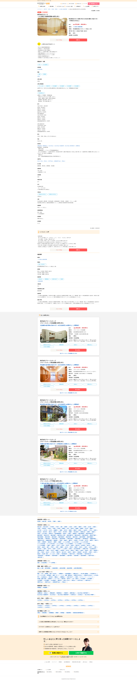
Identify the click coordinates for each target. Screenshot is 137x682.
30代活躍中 (89, 578)
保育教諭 (62, 612)
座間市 (55, 542)
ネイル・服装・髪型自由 (66, 575)
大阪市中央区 (91, 555)
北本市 (90, 547)
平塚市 (60, 540)
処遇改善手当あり (57, 161)
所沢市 (67, 545)
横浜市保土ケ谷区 (61, 535)
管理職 (46, 573)
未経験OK (50, 578)
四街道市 (79, 552)
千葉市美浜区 (64, 553)
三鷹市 (60, 530)
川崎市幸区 (47, 538)
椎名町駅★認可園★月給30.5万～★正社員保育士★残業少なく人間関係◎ (59, 404)
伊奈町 (58, 553)
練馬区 (81, 528)
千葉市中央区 (72, 553)
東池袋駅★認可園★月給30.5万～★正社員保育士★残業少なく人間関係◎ (59, 365)
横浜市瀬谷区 (61, 537)
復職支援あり (73, 593)
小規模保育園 (40, 281)
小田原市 (76, 540)
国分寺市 (45, 531)
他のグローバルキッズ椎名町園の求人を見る (68, 432)
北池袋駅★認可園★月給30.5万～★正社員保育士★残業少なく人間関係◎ (59, 325)
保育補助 (49, 575)
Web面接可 (53, 580)
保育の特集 (51, 6)
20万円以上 (80, 600)
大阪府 (58, 521)
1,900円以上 (47, 605)
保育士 (38, 76)
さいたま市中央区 (51, 543)
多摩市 (88, 531)
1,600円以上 (68, 605)
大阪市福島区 (62, 555)
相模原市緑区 (93, 538)
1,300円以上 (90, 605)
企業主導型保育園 (78, 568)
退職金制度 (39, 145)
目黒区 (94, 526)
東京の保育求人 (49, 671)
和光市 (71, 547)
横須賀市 (56, 540)
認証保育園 (69, 568)
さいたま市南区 (78, 543)
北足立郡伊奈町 (77, 548)
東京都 (38, 521)
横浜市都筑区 (90, 537)
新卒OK (68, 578)
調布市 (75, 530)
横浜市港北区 (85, 535)
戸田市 (52, 547)
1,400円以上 (83, 605)
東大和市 (65, 531)
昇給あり (63, 161)
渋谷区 (49, 528)
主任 (42, 573)
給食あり (46, 593)
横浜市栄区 (68, 537)
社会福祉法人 (44, 577)
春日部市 (83, 545)
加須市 (72, 545)
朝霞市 (61, 547)
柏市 (38, 552)
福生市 (55, 531)
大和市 (38, 542)
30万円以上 (67, 600)
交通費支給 (78, 145)
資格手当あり (48, 582)
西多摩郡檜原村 (58, 533)
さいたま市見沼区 (41, 543)
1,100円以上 (47, 607)
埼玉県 (49, 521)
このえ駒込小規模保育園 (77, 26)
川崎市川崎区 (40, 538)
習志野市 (96, 550)
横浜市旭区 (47, 537)
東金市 (86, 550)
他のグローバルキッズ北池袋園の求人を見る (68, 353)
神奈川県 (44, 521)
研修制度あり (45, 145)
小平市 (90, 530)
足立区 (86, 528)
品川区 (89, 526)
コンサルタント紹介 (69, 6)
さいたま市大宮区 (84, 542)
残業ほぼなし (76, 573)
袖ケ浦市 (85, 552)
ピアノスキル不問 (41, 575)
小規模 (76, 577)
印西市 (90, 552)
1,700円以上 (61, 605)
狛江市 (59, 531)
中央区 (57, 526)
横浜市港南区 (40, 537)
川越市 (48, 545)
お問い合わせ (64, 3)
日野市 (95, 530)
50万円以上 (39, 600)
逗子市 (86, 540)
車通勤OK (61, 573)
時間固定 (39, 587)
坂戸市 (49, 548)
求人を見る (77, 350)
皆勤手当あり (40, 582)
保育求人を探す (42, 6)
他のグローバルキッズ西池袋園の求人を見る (68, 471)
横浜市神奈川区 (89, 533)
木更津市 (62, 550)
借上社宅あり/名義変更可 (59, 145)
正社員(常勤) (39, 69)
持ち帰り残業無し (85, 573)
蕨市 (48, 547)
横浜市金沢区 (78, 535)
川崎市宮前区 (78, 538)
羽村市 (38, 533)
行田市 (62, 545)
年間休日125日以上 (78, 575)
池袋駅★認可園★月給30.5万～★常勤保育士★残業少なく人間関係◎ (58, 444)
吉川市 (58, 548)
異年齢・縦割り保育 (41, 578)
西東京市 (51, 533)
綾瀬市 (59, 542)
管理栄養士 (44, 612)
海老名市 (50, 542)
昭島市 (70, 530)
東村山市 (39, 531)
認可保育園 (47, 568)
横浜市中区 (46, 535)
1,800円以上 (54, 605)
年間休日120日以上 (88, 575)
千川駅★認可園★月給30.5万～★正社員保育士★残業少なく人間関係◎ (59, 483)
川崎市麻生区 (85, 538)
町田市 (79, 530)
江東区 (84, 526)
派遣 (38, 562)
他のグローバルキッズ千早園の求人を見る (68, 511)
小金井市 (85, 530)
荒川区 (72, 528)
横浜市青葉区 (82, 537)
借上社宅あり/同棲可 (89, 594)
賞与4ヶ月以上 (40, 161)
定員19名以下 (70, 577)
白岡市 (70, 548)
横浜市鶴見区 (81, 533)
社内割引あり (73, 594)
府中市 (65, 530)
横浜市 (64, 533)
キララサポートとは (60, 6)
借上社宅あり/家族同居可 (63, 594)
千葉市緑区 (47, 555)
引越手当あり (88, 580)
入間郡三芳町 (85, 548)
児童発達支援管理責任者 (78, 612)
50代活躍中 (46, 580)
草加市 (38, 547)
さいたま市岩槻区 (41, 545)
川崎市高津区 (62, 538)
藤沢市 (70, 540)
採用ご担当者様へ (72, 3)
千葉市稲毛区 (40, 555)
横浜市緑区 (54, 537)
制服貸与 (66, 593)
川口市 (58, 545)
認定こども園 (40, 568)
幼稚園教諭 (51, 612)
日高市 (54, 548)
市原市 (42, 552)
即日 (38, 577)
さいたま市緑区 (86, 543)
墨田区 (80, 526)
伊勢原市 (44, 542)
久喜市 (85, 547)
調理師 (57, 612)
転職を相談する (56, 653)
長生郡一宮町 (45, 553)
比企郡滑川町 (93, 548)
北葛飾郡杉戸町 (40, 550)
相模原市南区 (49, 540)
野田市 (72, 550)
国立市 (50, 531)
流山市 (47, 552)
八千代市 (53, 552)
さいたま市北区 (75, 542)
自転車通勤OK (68, 573)
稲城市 (93, 531)
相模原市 (75, 533)
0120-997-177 (67, 657)
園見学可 (60, 580)
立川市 (50, 530)
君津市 (69, 552)
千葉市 (47, 550)
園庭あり (56, 577)
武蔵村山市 (82, 531)
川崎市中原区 (55, 538)
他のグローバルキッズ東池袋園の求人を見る (68, 392)
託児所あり (80, 594)
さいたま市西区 (66, 542)
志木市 (66, 547)
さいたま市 (52, 553)
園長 (38, 573)
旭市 (91, 550)
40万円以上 (53, 600)
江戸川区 (39, 530)
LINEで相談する (81, 653)
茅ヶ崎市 (81, 540)
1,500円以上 (76, 605)
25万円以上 (73, 600)
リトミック (90, 577)
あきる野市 (44, 533)
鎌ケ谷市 (64, 552)
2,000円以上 (40, 605)
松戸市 (67, 550)
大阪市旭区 (69, 555)
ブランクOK (57, 578)
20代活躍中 (82, 578)
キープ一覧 (85, 3)
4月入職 (96, 575)
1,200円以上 (40, 607)
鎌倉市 (65, 540)
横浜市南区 (53, 535)
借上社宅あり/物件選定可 (70, 145)
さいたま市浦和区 (69, 543)
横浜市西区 (39, 535)
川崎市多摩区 (70, 538)
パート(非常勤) (52, 562)
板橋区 (77, 528)
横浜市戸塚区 (93, 535)
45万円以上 (46, 600)
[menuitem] (41, 7)
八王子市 (45, 530)
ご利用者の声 (78, 6)
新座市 (76, 547)
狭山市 (88, 545)
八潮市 (95, 547)
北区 (68, 528)
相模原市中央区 (40, 540)
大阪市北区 (39, 557)
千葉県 (54, 521)
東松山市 (77, 545)
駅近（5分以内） (53, 573)
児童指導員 (68, 612)
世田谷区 (44, 528)
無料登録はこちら (94, 3)
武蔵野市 (56, 530)
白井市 (95, 552)
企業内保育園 (62, 568)
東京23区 (39, 526)
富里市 (38, 553)
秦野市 (91, 540)
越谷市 (43, 547)
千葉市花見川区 (87, 553)
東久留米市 (76, 531)
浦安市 (74, 552)
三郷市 (44, 548)
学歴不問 (63, 578)
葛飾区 (91, 528)
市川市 (52, 550)
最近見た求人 (79, 3)
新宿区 (65, 526)
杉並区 (58, 528)
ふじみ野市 (64, 548)
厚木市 (96, 540)
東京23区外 (45, 526)
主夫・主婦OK (75, 578)
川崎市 (69, 533)
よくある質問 (87, 6)
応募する (78, 39)
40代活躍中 (39, 580)
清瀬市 (70, 531)
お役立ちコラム (96, 6)
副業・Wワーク (56, 575)
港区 (62, 526)
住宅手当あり (50, 161)
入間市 (57, 547)
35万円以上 (60, 600)
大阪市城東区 (83, 555)
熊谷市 (53, 545)
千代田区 (52, 526)
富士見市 (39, 548)
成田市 (77, 550)
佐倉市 (81, 550)
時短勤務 (45, 587)
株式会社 (51, 577)
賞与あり (45, 161)
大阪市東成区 (55, 555)
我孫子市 (58, 552)
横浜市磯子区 (70, 535)
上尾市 (93, 545)
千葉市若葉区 (79, 553)
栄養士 (38, 612)
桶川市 (80, 547)
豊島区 (63, 528)
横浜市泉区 (75, 537)
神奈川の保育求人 (59, 671)
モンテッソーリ (83, 577)
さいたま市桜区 (60, 543)
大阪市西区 (76, 555)
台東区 (75, 526)
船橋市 (57, 550)
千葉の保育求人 (76, 671)
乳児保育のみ (93, 573)
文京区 (70, 526)
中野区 (54, 528)
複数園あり (62, 577)
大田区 (38, 528)
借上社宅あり (51, 145)
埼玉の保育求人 (67, 671)
